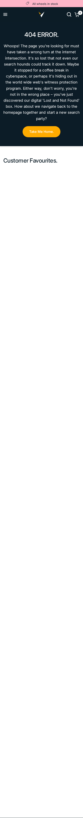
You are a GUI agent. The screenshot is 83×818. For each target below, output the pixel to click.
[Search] (69, 14)
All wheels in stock (45, 4)
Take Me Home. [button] (41, 131)
